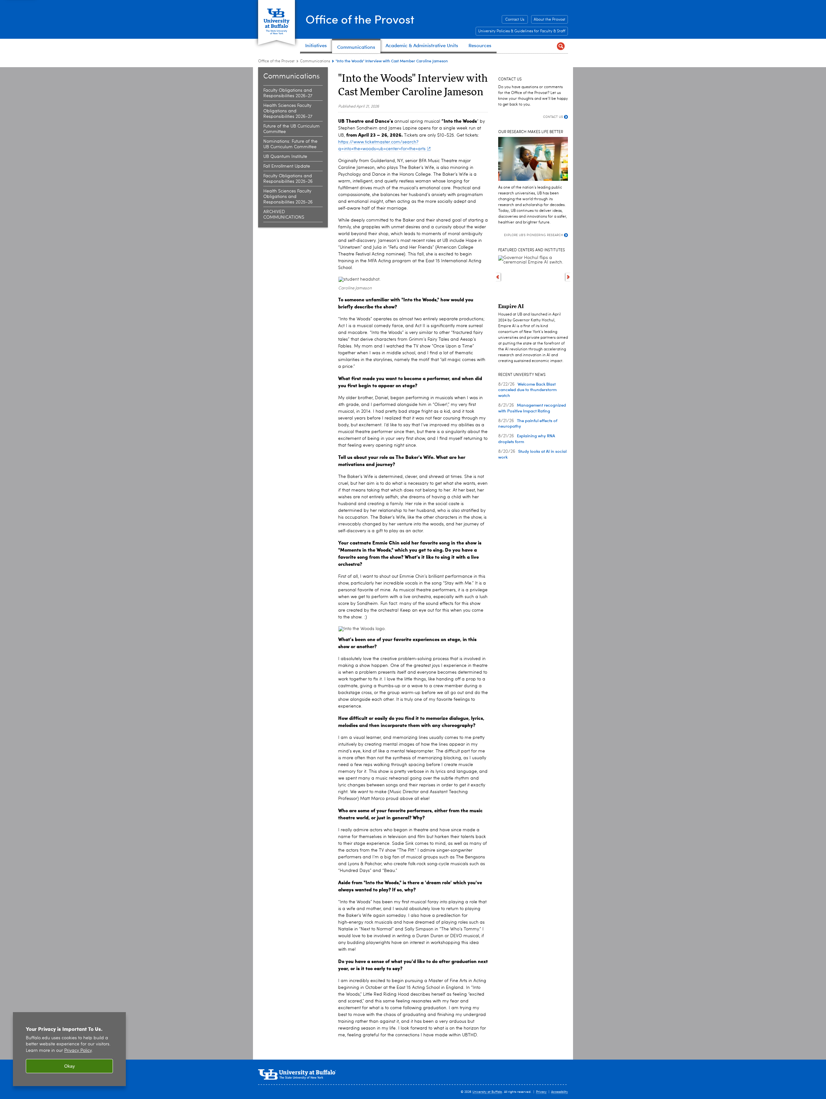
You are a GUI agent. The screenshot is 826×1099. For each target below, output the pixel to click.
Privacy (541, 1092)
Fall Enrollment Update (286, 166)
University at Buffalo (487, 1092)
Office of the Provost (360, 19)
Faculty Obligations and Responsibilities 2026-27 (287, 93)
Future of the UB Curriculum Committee (291, 129)
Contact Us (514, 20)
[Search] (560, 46)
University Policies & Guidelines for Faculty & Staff (521, 31)
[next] (568, 277)
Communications (315, 61)
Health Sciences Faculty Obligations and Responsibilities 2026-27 (287, 111)
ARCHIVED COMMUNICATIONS (283, 215)
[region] (69, 1049)
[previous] (497, 277)
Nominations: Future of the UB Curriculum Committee (290, 144)
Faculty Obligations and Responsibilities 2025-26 (288, 179)
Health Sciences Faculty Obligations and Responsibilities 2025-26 (288, 196)
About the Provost (549, 20)
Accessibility (559, 1092)
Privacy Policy (78, 1050)
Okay (69, 1066)
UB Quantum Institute (285, 156)
